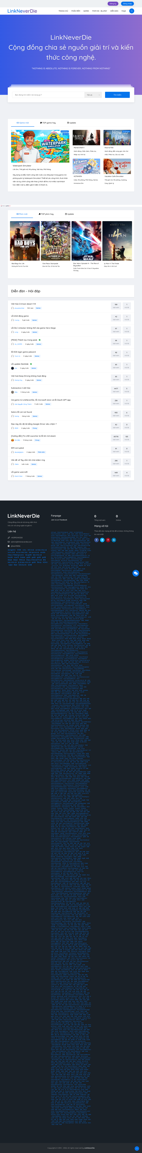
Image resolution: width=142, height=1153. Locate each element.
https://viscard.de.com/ (57, 851)
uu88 (66, 603)
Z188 (56, 668)
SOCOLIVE (23, 565)
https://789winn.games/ (80, 943)
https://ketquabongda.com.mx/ (59, 713)
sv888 (63, 883)
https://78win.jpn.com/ (57, 920)
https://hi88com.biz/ (81, 771)
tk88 (79, 628)
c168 (87, 645)
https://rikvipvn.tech (86, 1004)
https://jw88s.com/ (64, 880)
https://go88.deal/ (68, 585)
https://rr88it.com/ (79, 597)
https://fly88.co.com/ (73, 695)
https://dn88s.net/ (56, 806)
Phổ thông (47, 169)
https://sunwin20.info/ (57, 870)
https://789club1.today (57, 753)
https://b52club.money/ (68, 602)
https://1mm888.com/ (79, 1008)
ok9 (66, 555)
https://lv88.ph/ (72, 928)
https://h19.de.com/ (71, 826)
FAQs (124, 11)
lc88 (77, 855)
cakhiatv (76, 550)
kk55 (64, 873)
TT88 (75, 866)
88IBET (86, 713)
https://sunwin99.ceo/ (57, 585)
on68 (75, 793)
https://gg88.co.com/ (73, 587)
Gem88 (65, 1001)
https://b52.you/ (76, 670)
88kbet (80, 915)
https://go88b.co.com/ (68, 653)
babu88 (89, 888)
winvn (69, 780)
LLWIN (82, 615)
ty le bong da (55, 705)
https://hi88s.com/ (56, 582)
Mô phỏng (32, 169)
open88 (76, 578)
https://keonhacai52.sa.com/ (77, 1013)
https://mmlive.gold (84, 702)
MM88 (72, 549)
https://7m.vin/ (55, 750)
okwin (88, 915)
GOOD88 (53, 978)
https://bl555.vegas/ (69, 1011)
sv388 (76, 534)
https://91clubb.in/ (79, 745)
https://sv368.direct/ (84, 534)
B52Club (76, 655)
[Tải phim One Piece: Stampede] (56, 241)
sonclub (71, 978)
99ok (85, 732)
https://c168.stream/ (71, 901)
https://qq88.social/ (63, 971)
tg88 (78, 693)
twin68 (69, 757)
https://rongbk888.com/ (70, 557)
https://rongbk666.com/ (83, 557)
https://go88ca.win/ (83, 981)
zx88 (72, 956)
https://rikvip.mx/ (55, 737)
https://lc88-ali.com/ (77, 778)
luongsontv (54, 550)
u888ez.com (63, 770)
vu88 (58, 810)
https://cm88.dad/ (56, 570)
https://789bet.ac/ (75, 926)
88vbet (53, 908)
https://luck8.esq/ (62, 868)
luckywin (84, 766)
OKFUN (89, 923)
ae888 (81, 600)
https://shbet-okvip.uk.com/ (62, 836)
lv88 (74, 855)
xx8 (52, 905)
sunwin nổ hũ (85, 793)
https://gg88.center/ (66, 643)
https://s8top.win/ (56, 944)
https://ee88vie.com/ (61, 535)
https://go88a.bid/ (85, 781)
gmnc (76, 690)
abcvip (64, 941)
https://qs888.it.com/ (79, 905)
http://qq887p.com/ (83, 944)
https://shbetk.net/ (73, 685)
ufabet (71, 532)
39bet (61, 821)
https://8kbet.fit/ (69, 940)
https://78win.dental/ (61, 981)
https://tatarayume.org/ (75, 893)
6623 (63, 1004)
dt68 (72, 583)
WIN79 (78, 1003)
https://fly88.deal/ (66, 667)
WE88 (87, 753)
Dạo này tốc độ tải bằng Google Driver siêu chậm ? (33, 424)
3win (81, 959)
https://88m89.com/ (56, 979)
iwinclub (66, 575)
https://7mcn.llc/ (68, 630)
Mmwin (70, 790)
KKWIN (61, 908)
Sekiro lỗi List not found (21, 412)
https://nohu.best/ (56, 866)
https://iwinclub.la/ (56, 534)
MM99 (75, 856)
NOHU (45, 562)
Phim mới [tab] (23, 214)
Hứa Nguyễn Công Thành (23, 404)
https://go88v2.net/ (70, 825)
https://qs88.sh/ (55, 933)
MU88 (52, 628)
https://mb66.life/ (75, 544)
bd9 (53, 890)
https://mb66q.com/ (57, 544)
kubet (72, 534)
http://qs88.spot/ (73, 910)
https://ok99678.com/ (56, 665)
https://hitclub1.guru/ (83, 796)
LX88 (52, 868)
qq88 (57, 757)
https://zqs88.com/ (56, 921)
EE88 (52, 633)
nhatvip (73, 798)
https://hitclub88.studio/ (65, 778)
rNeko (16, 464)
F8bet (60, 648)
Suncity (75, 971)
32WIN (65, 908)
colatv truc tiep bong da (66, 545)
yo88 (55, 645)
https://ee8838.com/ (56, 718)
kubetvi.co (54, 752)
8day (87, 640)
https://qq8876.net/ (65, 708)
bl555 (89, 718)
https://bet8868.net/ (56, 964)
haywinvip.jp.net (71, 788)
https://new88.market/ (57, 605)
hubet (53, 742)
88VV (74, 750)
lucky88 (83, 800)
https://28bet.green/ (56, 875)
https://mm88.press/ (56, 572)
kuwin (80, 710)
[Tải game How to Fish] (117, 137)
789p (53, 880)
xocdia (42, 552)
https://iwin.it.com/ (69, 783)
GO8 (86, 936)
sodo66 (87, 780)
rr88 (84, 642)
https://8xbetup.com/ (56, 1009)
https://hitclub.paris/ (57, 1028)
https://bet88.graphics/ (62, 615)
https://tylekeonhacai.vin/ (58, 657)
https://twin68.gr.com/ (82, 835)
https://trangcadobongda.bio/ (70, 627)
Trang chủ (63, 11)
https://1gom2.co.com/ (70, 677)
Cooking (124, 180)
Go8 (63, 963)
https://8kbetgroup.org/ (57, 940)
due (15, 368)
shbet (82, 707)
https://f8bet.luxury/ (57, 1006)
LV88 (64, 895)
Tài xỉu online (83, 880)
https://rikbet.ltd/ (55, 560)
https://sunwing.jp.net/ (70, 753)
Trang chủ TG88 (85, 979)
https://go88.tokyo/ (78, 570)
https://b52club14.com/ (71, 833)
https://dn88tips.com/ (57, 916)
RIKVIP (66, 569)
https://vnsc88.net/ (66, 693)
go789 (65, 996)
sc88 (62, 617)
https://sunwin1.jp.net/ (74, 786)
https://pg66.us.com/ (56, 578)
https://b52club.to (74, 698)
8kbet (10, 560)
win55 (62, 825)
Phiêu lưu (93, 151)
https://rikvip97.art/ (56, 562)
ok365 (71, 843)
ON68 (64, 768)
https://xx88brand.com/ (73, 572)
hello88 (84, 875)
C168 (74, 615)
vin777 (72, 998)
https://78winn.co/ (68, 983)
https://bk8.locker (65, 969)
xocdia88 (53, 738)
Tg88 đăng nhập (55, 747)
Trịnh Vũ (17, 356)
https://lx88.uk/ (82, 951)
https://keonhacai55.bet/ (62, 539)
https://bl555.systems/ (61, 685)
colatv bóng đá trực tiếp (84, 545)
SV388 (86, 966)
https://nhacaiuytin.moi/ (70, 658)
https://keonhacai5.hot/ (81, 785)
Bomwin (53, 593)
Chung (35, 428)
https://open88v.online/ (57, 722)
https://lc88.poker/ (56, 993)
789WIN (80, 940)
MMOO (53, 758)
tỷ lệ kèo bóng (55, 999)
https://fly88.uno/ (82, 582)
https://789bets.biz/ (73, 688)
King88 (77, 933)
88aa (52, 946)
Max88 (77, 602)
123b (55, 702)
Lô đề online (70, 645)
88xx (52, 700)
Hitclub (82, 577)
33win (89, 610)
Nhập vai (77, 154)
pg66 (77, 875)
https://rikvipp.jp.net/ (82, 652)
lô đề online (71, 715)
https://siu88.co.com (74, 863)
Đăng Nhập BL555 (62, 958)
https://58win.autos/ (79, 738)
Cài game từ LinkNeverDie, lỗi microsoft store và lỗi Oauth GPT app (41, 400)
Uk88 (77, 1001)
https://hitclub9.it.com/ (60, 755)
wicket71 (79, 888)
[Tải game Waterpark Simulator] (40, 146)
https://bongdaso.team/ (71, 657)
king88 (56, 895)
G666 (75, 843)
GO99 (52, 717)
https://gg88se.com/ (56, 803)
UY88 (70, 758)
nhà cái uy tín (75, 535)
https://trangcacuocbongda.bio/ (80, 667)
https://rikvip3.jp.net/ (68, 785)
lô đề (52, 662)
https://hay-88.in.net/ (82, 750)
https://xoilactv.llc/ (63, 831)
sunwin (53, 535)
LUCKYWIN (54, 984)
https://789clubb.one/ (57, 575)
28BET (56, 886)
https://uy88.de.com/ (63, 730)
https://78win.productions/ (58, 903)
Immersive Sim (79, 183)
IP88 (66, 1018)
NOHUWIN (62, 999)
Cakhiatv (69, 918)
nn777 (71, 582)
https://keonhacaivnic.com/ (58, 725)
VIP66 (77, 542)
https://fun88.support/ (57, 1024)
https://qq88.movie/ (66, 1021)
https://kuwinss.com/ (64, 915)
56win (69, 1018)
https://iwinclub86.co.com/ (58, 655)
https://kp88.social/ (70, 728)
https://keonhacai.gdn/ (84, 574)
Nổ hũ (66, 610)
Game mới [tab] (24, 123)
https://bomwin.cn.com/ (83, 677)
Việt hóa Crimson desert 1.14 (23, 304)
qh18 (74, 878)
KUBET (68, 979)
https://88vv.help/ (56, 913)
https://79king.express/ (58, 552)
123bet (62, 800)
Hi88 (59, 1021)
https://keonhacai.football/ (68, 537)
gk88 (66, 715)
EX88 (84, 851)
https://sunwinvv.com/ (59, 761)
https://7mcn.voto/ (56, 663)
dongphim (12, 550)
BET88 (74, 816)
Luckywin (65, 717)
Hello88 (86, 825)
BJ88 (58, 905)
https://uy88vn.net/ (56, 1023)
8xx (52, 557)
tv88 (77, 840)
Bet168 (82, 588)
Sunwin (64, 645)
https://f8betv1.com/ (56, 966)
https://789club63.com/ (81, 783)
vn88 (70, 750)
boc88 (10, 557)
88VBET (65, 956)
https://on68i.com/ (59, 816)
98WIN (81, 848)
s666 (64, 811)
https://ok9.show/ (55, 743)
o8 (77, 630)
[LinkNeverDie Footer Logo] (24, 516)
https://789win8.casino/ (77, 708)
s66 (59, 826)
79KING (77, 598)
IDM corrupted (17, 448)
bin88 (70, 575)
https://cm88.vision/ (76, 603)
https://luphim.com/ (69, 598)
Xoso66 (65, 544)
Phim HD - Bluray (99, 11)
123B (65, 747)
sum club (11, 552)
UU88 (55, 715)
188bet (84, 1014)
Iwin (64, 590)
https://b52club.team (68, 648)
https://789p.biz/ (77, 861)
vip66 (88, 540)
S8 (76, 717)
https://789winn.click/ (67, 913)
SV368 (52, 836)
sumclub (58, 707)
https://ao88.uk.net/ (56, 801)
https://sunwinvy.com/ (81, 958)
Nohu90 (53, 613)
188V (59, 948)
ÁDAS (16, 428)
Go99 (65, 745)
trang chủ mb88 (63, 791)
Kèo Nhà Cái (79, 768)
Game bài (81, 627)
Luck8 (87, 727)
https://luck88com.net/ (83, 953)
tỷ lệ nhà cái (67, 720)
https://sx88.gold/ (56, 723)
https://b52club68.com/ (69, 678)
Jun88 (68, 578)
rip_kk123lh (18, 344)
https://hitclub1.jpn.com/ (57, 783)
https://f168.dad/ (67, 697)
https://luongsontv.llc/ (70, 733)
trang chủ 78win (86, 1018)
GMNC (87, 612)
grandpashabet (82, 803)
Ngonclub (81, 610)
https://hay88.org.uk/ (70, 830)
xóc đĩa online (83, 742)
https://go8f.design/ (79, 755)
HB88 (52, 951)
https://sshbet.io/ (83, 623)
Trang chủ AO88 (64, 984)
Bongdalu (66, 660)
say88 (88, 771)
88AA (72, 853)
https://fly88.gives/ (83, 635)
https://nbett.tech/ (56, 988)
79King (78, 615)
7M (63, 949)
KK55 (63, 687)
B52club (79, 638)
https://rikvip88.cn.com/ (78, 890)
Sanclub (53, 615)
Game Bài (62, 750)
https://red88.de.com (56, 871)
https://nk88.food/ (73, 906)
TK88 (87, 800)
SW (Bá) (17, 440)
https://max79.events (74, 1004)
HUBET (84, 855)
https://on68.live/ (55, 873)
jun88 (67, 637)
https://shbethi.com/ (56, 625)
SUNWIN (78, 705)
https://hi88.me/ (68, 632)
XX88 (64, 549)
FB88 (52, 692)
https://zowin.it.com (85, 760)
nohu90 (71, 655)
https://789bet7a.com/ (61, 780)
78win (69, 535)
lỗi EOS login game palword (23, 352)
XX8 (71, 811)
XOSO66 (63, 826)
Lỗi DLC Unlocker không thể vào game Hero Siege (33, 328)
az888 (69, 796)
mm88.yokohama (68, 891)
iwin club (73, 633)
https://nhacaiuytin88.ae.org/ (72, 821)
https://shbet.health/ (73, 732)
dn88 (72, 755)
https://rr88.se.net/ (63, 564)
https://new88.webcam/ (57, 638)
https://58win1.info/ (70, 840)
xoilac (85, 547)
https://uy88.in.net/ (56, 765)
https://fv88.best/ (61, 959)
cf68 (57, 823)
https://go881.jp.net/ (81, 608)
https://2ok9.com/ (56, 617)
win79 (71, 590)
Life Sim (16, 169)
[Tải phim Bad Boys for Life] (25, 241)
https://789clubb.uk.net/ (72, 650)
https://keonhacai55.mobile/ (77, 672)
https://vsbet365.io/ (67, 858)
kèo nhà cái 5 (86, 845)
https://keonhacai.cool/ (57, 630)
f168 (86, 610)
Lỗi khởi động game (20, 316)
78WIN (56, 848)
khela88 (84, 888)
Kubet (77, 760)
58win (82, 647)
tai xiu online (84, 717)
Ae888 (73, 780)
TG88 (86, 745)
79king (70, 618)
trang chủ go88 (76, 800)
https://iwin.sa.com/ (67, 570)
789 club (58, 776)
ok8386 (66, 766)
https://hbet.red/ (82, 765)
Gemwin (58, 672)
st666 (88, 846)
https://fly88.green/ (82, 632)
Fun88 (68, 534)
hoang (16, 416)
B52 (44, 560)
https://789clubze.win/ (57, 598)
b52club (53, 597)
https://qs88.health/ (56, 850)
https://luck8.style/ (56, 861)
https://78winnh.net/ (85, 542)
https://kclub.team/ (79, 562)
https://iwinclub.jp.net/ (57, 652)
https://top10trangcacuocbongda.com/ (69, 622)
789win (75, 569)
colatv (57, 545)
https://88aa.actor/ (56, 602)
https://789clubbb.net (56, 1003)
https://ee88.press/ (78, 993)
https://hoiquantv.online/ (70, 635)
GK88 (83, 900)
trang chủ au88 (72, 791)
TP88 (79, 925)
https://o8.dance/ (66, 921)
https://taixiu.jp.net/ (56, 653)
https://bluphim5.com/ (84, 549)
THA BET (58, 969)
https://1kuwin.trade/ (79, 823)
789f (76, 773)
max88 (73, 567)
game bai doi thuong (84, 968)
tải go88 (28, 555)
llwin (82, 871)
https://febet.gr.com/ (16, 555)
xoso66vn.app (59, 856)
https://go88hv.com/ (66, 737)
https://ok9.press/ (66, 673)
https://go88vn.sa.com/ (57, 623)
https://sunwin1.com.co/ (73, 781)
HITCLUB (57, 708)
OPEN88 (86, 580)
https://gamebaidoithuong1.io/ (59, 786)
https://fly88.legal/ (60, 710)
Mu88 (82, 1003)
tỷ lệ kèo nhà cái (24, 562)
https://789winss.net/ (79, 983)
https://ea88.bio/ (81, 683)
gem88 (82, 587)
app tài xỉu (57, 662)
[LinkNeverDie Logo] (22, 11)
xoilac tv (64, 534)
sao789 (79, 640)
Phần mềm (75, 11)
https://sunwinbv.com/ (69, 1019)
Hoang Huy (18, 380)
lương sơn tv (65, 752)
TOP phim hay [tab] (47, 214)
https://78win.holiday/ (57, 923)
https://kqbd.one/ (82, 658)
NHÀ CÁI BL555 (81, 913)
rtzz (83, 936)
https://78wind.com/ (60, 628)
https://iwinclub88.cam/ (65, 881)
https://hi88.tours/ (80, 828)
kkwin (88, 883)
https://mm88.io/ (58, 557)
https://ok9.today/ (67, 968)
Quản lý (111, 183)
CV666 (52, 986)
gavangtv (71, 550)
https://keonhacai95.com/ (63, 593)
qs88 (73, 717)
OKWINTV (61, 846)
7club (75, 998)
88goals (81, 565)
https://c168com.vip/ (67, 911)
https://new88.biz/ (71, 588)
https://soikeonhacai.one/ (58, 735)
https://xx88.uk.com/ (76, 801)
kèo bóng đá (72, 953)
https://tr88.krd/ (79, 994)
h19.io (60, 855)
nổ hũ (74, 577)
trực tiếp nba (83, 550)
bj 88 (67, 761)
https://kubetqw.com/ (57, 818)
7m (85, 554)
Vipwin (78, 776)
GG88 (74, 575)
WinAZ (73, 908)
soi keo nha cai (41, 550)
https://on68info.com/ (76, 836)
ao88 (68, 642)
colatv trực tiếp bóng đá (61, 683)
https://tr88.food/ (59, 890)
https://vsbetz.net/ (56, 858)
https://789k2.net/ (56, 888)
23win (86, 588)
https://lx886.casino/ (84, 910)
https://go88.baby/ (79, 668)
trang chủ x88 (80, 791)
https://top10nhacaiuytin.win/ (79, 555)
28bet (56, 773)
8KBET (59, 752)
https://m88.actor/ (59, 775)
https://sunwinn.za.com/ (68, 608)
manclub (83, 612)
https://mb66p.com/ (60, 542)
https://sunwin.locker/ (57, 549)
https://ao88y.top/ (68, 986)
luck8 (63, 702)
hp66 (70, 702)
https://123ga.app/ (59, 876)
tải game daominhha (81, 575)
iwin (85, 565)
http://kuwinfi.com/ (74, 883)
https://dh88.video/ (86, 722)
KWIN (87, 886)
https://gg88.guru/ (56, 690)
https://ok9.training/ (56, 901)
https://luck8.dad (61, 738)
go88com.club (63, 788)
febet (67, 941)
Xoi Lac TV (73, 959)
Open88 (61, 758)
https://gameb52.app (70, 748)
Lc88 (69, 713)
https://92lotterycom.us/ (72, 687)
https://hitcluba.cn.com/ (71, 735)
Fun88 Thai (75, 831)
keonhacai (82, 725)
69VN (66, 948)
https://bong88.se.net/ (57, 660)
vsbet (65, 662)
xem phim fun (74, 600)
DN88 (71, 738)
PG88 (78, 588)
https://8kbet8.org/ (56, 627)
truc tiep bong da (78, 532)
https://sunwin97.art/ (67, 562)
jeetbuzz (73, 888)
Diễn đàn (114, 11)
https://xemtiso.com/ (66, 886)
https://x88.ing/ (79, 713)
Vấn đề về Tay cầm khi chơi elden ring (28, 460)
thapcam (53, 795)
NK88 (55, 700)
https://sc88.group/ (61, 583)
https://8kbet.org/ (56, 592)
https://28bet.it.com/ (63, 926)
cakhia (70, 683)
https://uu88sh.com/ (81, 898)
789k (76, 720)
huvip (81, 881)
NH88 (52, 968)
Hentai (95, 180)
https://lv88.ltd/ (76, 722)
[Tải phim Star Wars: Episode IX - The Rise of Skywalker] (86, 241)
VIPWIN (64, 863)
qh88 (66, 723)
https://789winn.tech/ (69, 916)
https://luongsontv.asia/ (69, 1009)
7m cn (84, 996)
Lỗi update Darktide (20, 364)
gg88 (67, 865)
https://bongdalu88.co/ (58, 612)
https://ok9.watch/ (56, 667)
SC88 (72, 665)
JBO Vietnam (54, 953)
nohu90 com (74, 951)
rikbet (85, 723)
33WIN (68, 707)
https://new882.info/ (56, 843)
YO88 (74, 1003)
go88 (28, 557)
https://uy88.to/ (68, 856)
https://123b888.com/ (68, 718)
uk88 (69, 662)
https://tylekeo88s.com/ (82, 813)
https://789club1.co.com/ (81, 653)
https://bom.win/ (73, 610)
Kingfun (73, 768)
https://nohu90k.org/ (56, 974)
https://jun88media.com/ (80, 891)
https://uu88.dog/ (55, 898)
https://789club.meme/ (62, 893)
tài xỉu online (71, 595)
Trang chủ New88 (55, 989)
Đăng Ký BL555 (73, 954)
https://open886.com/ (57, 580)
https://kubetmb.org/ (57, 891)
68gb (81, 698)
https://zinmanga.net (62, 532)
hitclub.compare (55, 800)
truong (16, 320)
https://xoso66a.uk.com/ (61, 906)
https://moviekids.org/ (65, 705)
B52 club (68, 567)
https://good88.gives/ (56, 771)
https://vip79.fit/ (66, 554)
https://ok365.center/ (70, 552)
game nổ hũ (76, 692)
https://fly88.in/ (55, 833)
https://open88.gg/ (59, 954)
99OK (59, 963)
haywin (68, 795)
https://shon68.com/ (63, 1014)
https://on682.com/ (68, 823)
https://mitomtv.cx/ (56, 838)
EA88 (87, 768)
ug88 (73, 796)
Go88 (77, 554)
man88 (53, 976)
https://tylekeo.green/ (57, 620)
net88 (73, 612)
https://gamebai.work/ (81, 617)
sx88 (66, 991)
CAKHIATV (83, 826)
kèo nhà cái (37, 555)
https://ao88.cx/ (81, 806)
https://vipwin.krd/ (70, 994)
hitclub (75, 539)
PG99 (86, 577)
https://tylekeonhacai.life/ (58, 588)
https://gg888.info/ (56, 943)
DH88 (60, 951)
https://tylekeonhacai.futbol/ (58, 547)
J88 (52, 732)
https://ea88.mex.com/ (68, 765)
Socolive (72, 875)
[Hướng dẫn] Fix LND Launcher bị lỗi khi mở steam (33, 436)
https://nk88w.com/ (56, 883)
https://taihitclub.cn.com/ (70, 623)
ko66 (62, 830)
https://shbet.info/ (74, 663)
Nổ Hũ (82, 865)
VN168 (87, 737)
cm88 (57, 613)
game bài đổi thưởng (80, 595)
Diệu (16, 392)
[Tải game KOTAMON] (86, 166)
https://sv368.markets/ (71, 876)
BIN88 (73, 554)
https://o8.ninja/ (85, 628)
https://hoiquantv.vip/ (84, 633)
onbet (52, 813)
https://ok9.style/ (55, 878)
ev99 (63, 723)
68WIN (52, 770)
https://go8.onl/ (66, 806)
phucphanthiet (19, 308)
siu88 (76, 642)
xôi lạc (67, 540)
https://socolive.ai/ (84, 840)
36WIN (87, 828)
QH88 (56, 915)
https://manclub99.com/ (82, 592)
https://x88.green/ (76, 707)
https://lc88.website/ (68, 803)
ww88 (80, 718)
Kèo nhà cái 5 (74, 565)
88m (74, 946)
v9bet (71, 540)
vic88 (56, 846)
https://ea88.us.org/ (69, 851)
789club (22, 560)
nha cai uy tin (87, 564)
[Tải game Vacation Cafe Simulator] (117, 166)
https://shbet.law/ (67, 625)
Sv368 (81, 580)
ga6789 (72, 642)
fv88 (69, 956)
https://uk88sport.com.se (69, 871)
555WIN (80, 954)
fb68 (75, 1024)
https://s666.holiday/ (69, 810)
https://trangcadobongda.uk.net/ (59, 698)
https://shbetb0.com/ (82, 625)
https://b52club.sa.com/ (57, 574)
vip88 (83, 998)
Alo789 (63, 540)
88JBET (54, 925)
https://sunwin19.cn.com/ (71, 574)
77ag (68, 843)
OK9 (56, 618)
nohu (24, 550)
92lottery (53, 996)
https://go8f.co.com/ (56, 961)
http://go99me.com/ (56, 840)
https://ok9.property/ (84, 630)
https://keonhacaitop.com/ (68, 592)
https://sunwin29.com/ (57, 796)
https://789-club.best (78, 790)
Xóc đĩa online (66, 565)
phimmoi (89, 928)
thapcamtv (80, 547)
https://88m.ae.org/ (67, 805)
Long (16, 332)
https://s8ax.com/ (72, 974)
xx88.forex (67, 888)
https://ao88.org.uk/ (68, 1028)
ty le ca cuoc (55, 565)
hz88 (78, 733)
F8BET (68, 813)
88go (79, 1024)
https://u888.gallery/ (64, 763)
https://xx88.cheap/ (64, 1008)
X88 (78, 880)
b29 (75, 647)
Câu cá (117, 154)
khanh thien (18, 476)
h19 (88, 582)
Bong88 (68, 600)
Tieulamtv (53, 808)
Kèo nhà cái (78, 715)
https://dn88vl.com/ (64, 973)
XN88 (83, 895)
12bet (65, 1024)
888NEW (53, 712)
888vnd (84, 956)
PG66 (80, 766)
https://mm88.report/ (56, 768)
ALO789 (53, 622)
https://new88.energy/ (73, 850)
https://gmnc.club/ (68, 727)
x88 (85, 643)
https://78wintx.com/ (79, 645)
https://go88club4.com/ (78, 613)
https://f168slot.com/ (84, 578)
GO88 (30, 565)
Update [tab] (72, 123)
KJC (89, 555)
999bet (81, 845)
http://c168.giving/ (72, 747)
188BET (66, 675)
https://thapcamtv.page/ (83, 1009)
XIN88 (71, 880)
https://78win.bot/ (80, 605)
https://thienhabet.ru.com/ (64, 607)
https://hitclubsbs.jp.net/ (80, 585)
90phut (81, 685)
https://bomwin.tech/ (73, 560)
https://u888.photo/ (67, 692)
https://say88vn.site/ (76, 795)
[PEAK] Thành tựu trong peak (24, 340)
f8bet (82, 620)
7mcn (60, 565)
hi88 (76, 976)
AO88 (60, 668)
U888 (81, 695)
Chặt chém (85, 151)
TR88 (86, 885)
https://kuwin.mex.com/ (57, 928)
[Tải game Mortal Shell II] (86, 137)
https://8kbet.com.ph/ (65, 835)
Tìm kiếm (117, 95)
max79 (16, 557)
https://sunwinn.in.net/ (79, 737)
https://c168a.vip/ (76, 1018)
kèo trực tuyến (59, 720)
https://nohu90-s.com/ (57, 896)
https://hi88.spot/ (63, 953)
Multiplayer (64, 131)
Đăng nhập (127, 4)
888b (52, 876)
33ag (64, 860)
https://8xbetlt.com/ (69, 680)
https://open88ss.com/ (69, 1006)
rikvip (71, 539)
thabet (22, 557)
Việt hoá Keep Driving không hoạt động (28, 376)
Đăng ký (113, 4)
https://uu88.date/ (63, 841)
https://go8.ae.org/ (75, 865)
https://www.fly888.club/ (78, 607)
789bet (74, 683)
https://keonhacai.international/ (77, 682)
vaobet (53, 583)
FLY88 (63, 582)
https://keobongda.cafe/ (57, 603)
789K (56, 936)
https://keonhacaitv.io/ (58, 766)
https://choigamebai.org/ (57, 555)
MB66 (68, 544)
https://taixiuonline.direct (76, 820)
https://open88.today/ (69, 580)
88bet (85, 730)
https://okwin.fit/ (77, 1021)
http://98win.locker (56, 994)
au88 (88, 698)
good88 (62, 900)
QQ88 (75, 944)
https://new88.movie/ (65, 613)
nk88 (78, 761)
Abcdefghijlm (19, 452)
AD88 (74, 811)
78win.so (53, 632)
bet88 (63, 559)
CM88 (84, 600)
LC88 (59, 715)
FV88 (74, 776)
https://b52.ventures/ (56, 798)
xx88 (71, 547)
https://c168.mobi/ (64, 976)
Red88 (56, 1001)
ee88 (57, 742)
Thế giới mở (23, 169)
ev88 (52, 645)
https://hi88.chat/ (55, 673)
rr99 (86, 1024)
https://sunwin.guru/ (67, 668)
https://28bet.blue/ (69, 605)
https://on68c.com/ (60, 820)
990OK (80, 1006)
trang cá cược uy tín (84, 660)
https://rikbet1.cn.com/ (57, 680)
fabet (72, 662)
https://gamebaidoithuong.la (83, 703)
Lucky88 (74, 900)
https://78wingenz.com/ (57, 688)
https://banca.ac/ (69, 617)
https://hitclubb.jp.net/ (70, 652)
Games (86, 11)
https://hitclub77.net (34, 560)
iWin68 (52, 790)
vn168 (64, 742)
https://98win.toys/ (56, 863)
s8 (58, 793)
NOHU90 (63, 707)
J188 (71, 761)
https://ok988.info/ (60, 637)
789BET (87, 620)
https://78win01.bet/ (56, 687)
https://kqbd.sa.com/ (63, 1013)
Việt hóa (65, 134)
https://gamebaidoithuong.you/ (72, 620)
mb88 (73, 700)
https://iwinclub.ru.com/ (57, 569)
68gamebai (80, 758)
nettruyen (53, 532)
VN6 (69, 925)
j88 (64, 771)
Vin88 (56, 778)
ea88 (56, 991)
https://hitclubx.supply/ (68, 703)
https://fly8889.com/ (77, 643)
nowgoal (81, 554)
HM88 (56, 758)
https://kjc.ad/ (64, 885)
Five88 (61, 1001)
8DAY (67, 999)
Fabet (52, 1001)
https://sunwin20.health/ (70, 896)
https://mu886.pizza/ (68, 818)
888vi (80, 956)
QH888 (79, 838)
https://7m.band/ (83, 657)
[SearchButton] (131, 10)
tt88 (70, 700)
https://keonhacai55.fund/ (63, 712)
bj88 (75, 630)
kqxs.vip (57, 763)
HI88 (56, 971)
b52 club (31, 550)
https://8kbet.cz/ (82, 938)
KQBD (71, 941)
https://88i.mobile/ (56, 805)
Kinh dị (83, 154)
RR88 (74, 547)
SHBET (87, 562)
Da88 (69, 1001)
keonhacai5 (54, 1013)
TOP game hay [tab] (49, 123)
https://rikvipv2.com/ (56, 785)
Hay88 (84, 710)
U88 (88, 836)
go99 (84, 698)
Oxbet (73, 1001)
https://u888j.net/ (56, 693)
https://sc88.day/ (55, 675)
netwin (57, 986)
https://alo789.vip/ (80, 988)
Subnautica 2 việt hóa (20, 388)
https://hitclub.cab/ (56, 670)
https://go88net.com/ (56, 678)
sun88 (87, 998)
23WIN (73, 757)
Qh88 (62, 747)
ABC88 (52, 826)
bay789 (67, 1023)
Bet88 (67, 582)
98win (86, 708)
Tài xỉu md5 (68, 931)
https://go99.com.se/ (67, 866)
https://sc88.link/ (73, 766)
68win (82, 733)
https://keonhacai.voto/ (57, 587)
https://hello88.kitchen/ (57, 677)
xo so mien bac (22, 552)
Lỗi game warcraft (19, 472)
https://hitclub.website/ (77, 559)
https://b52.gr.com (73, 996)
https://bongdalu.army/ (57, 658)
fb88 (62, 662)
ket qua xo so (34, 552)
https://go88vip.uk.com (80, 978)
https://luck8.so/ (55, 728)
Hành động (77, 151)
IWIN (77, 537)
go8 (88, 700)
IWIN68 (89, 682)
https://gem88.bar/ (56, 554)
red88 (52, 846)
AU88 (52, 791)
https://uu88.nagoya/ (56, 760)
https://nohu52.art (82, 775)
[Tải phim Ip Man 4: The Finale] (117, 241)
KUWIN (80, 833)
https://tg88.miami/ (62, 925)
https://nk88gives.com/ (68, 988)
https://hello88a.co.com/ (57, 748)
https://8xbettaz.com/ (57, 745)
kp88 (64, 961)
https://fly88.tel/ (60, 600)
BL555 (62, 728)
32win (65, 870)
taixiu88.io (71, 725)
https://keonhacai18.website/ (62, 633)
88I (85, 680)
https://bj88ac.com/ (56, 781)
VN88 (19, 550)
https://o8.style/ (55, 643)
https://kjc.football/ (85, 598)
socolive (88, 539)
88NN (82, 863)
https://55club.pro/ (81, 757)
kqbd (10, 565)
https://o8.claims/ (77, 921)
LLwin (89, 765)
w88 (56, 730)
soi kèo (89, 550)
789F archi (65, 964)
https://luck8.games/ (73, 868)
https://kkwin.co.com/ (68, 773)
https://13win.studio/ (67, 861)
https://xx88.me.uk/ (82, 552)
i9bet (15, 565)
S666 (76, 796)
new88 (53, 820)
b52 (68, 547)
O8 (77, 710)
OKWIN (85, 1026)
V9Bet (79, 998)
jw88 (62, 991)
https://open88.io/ (59, 935)
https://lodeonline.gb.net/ (57, 610)
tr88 (81, 798)
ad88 (55, 905)
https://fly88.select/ (71, 628)
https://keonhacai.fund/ (79, 540)
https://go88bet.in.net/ (61, 790)
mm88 (59, 1026)
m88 (59, 825)
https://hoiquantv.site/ (57, 635)
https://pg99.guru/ (67, 993)
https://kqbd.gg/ (55, 845)
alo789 (72, 815)
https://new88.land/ (74, 841)
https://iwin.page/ (66, 670)
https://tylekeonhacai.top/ (58, 650)
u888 (59, 692)
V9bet (76, 590)
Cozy (106, 183)
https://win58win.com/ (83, 961)
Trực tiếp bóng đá (55, 540)
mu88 (84, 700)
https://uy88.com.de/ (80, 763)
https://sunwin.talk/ (67, 577)
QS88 (63, 663)
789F (84, 843)
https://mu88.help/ (56, 608)
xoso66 (53, 539)
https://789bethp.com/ (57, 695)
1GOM (55, 567)
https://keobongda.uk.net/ (82, 931)
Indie (122, 154)
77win (64, 665)
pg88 (72, 949)
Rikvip (39, 562)
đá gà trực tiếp (79, 810)
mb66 (71, 640)
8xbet (83, 753)
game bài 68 (60, 996)
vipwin (77, 798)
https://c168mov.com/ (56, 697)
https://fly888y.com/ (82, 788)
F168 (67, 618)
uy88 (53, 683)
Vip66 (52, 542)
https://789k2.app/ (75, 973)
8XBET (84, 735)
